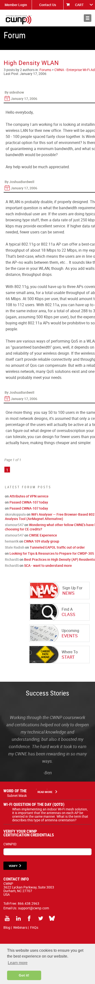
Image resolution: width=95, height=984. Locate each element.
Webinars (20, 927)
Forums (45, 69)
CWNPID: (10, 844)
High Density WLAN (31, 63)
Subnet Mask (17, 795)
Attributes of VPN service (29, 496)
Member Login (16, 4)
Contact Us (47, 4)
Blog (6, 927)
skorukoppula (15, 514)
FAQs (34, 927)
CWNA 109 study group (41, 541)
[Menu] (87, 18)
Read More (45, 792)
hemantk (12, 541)
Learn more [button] (18, 963)
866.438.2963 (28, 903)
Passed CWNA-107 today (29, 502)
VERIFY (13, 866)
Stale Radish (14, 547)
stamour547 (14, 524)
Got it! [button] (24, 975)
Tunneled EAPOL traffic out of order (57, 547)
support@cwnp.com (33, 908)
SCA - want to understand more (48, 565)
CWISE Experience (43, 535)
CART (79, 4)
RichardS (12, 559)
